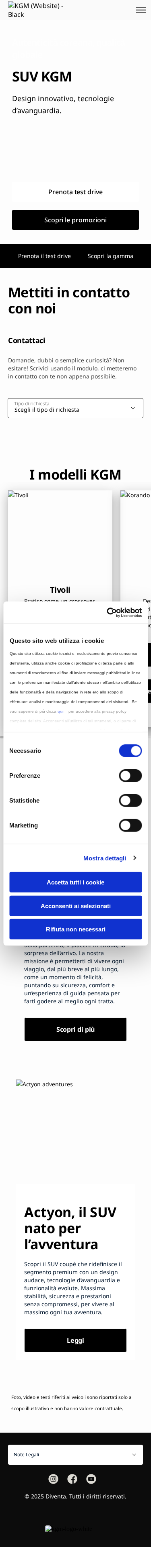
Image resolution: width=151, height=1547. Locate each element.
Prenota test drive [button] (75, 191)
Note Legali (26, 1454)
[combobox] (78, 408)
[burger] (141, 10)
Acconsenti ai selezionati (76, 905)
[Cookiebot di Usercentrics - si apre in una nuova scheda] (107, 612)
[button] (53, 1479)
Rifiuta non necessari (75, 929)
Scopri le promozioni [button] (75, 219)
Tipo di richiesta (32, 403)
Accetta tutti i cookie (75, 882)
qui (60, 711)
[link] (5, 10)
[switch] (130, 775)
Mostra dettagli (104, 857)
